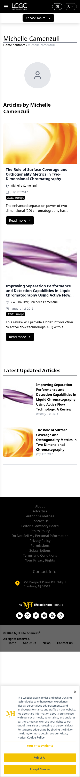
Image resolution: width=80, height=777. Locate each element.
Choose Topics (35, 18)
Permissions (40, 545)
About (40, 506)
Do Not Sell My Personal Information (40, 535)
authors (20, 45)
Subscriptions (40, 550)
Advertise (40, 511)
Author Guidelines (40, 516)
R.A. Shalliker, (19, 302)
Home (7, 45)
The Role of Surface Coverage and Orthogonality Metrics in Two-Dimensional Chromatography (56, 440)
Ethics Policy (40, 531)
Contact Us (40, 521)
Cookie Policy (36, 737)
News (46, 643)
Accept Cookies (40, 769)
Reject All (39, 757)
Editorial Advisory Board (40, 526)
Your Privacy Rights (40, 560)
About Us (29, 643)
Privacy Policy (40, 540)
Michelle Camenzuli (24, 185)
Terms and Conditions (40, 555)
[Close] (75, 691)
